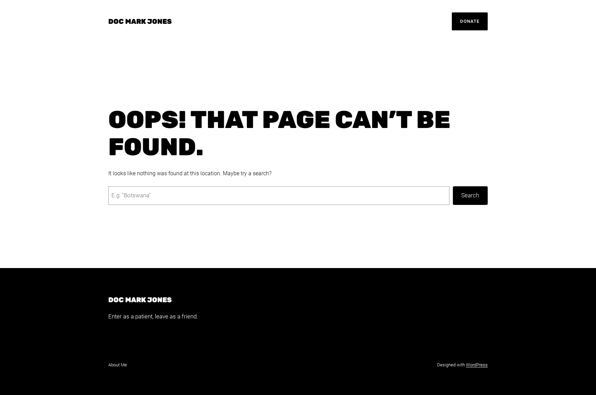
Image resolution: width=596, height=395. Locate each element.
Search (470, 195)
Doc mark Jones (140, 21)
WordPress (477, 364)
